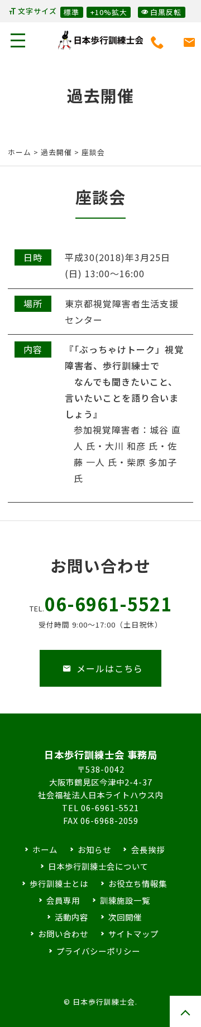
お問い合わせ (63, 933)
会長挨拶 (147, 849)
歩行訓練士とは (59, 883)
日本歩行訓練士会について (98, 866)
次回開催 (125, 917)
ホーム (19, 152)
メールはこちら (109, 668)
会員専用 (63, 900)
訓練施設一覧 (125, 900)
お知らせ (94, 849)
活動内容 (71, 917)
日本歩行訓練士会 (100, 40)
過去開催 (56, 152)
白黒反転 (165, 12)
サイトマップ (133, 933)
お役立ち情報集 (137, 883)
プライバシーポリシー (98, 951)
